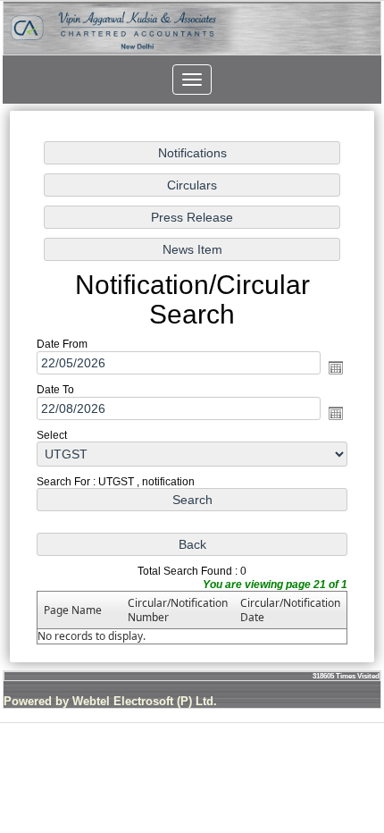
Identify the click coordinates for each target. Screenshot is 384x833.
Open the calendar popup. (336, 367)
